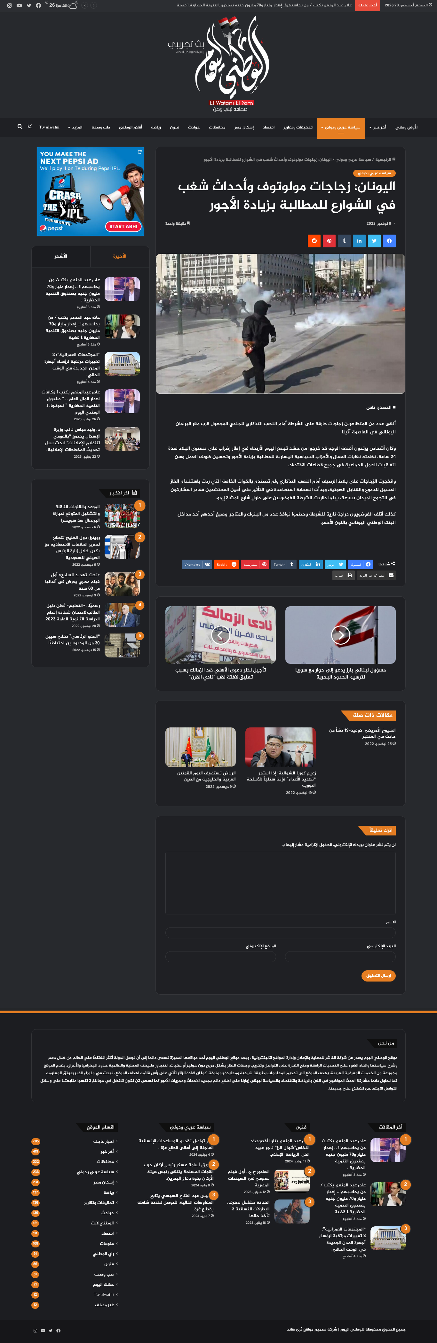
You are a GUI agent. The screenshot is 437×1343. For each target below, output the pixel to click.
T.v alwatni (49, 127)
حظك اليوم (103, 1284)
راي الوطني (103, 1254)
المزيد (77, 127)
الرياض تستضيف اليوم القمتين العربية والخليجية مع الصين (206, 776)
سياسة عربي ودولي (343, 127)
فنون (174, 127)
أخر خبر (379, 127)
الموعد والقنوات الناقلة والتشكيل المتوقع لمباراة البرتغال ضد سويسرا (76, 513)
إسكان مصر (244, 127)
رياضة (156, 127)
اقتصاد (268, 127)
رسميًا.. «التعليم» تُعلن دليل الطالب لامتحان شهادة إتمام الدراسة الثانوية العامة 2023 (72, 612)
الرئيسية (383, 159)
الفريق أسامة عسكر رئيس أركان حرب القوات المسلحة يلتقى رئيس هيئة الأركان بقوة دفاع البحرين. (179, 1171)
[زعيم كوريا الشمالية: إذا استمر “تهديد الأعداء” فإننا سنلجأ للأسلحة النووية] (280, 747)
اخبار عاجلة (103, 1141)
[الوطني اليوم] (218, 64)
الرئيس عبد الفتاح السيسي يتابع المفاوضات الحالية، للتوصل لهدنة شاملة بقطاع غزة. (175, 1202)
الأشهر (61, 256)
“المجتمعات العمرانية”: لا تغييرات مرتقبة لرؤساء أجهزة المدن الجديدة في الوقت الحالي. (72, 365)
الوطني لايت (102, 1223)
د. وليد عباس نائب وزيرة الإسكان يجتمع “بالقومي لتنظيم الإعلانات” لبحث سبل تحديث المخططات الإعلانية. (72, 440)
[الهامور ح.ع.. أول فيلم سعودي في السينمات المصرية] (292, 1181)
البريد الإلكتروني (381, 946)
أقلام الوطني (130, 127)
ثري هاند (294, 1329)
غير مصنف (104, 1305)
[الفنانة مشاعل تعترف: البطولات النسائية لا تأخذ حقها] (292, 1211)
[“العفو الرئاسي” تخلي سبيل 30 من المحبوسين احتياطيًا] (122, 645)
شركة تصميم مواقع (320, 1329)
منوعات (107, 1243)
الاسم (391, 922)
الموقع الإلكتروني (261, 946)
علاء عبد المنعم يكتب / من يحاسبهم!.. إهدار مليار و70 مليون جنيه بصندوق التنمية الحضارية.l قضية (72, 327)
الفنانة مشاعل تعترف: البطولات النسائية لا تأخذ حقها (248, 1209)
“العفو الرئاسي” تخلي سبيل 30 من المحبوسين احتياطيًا (72, 640)
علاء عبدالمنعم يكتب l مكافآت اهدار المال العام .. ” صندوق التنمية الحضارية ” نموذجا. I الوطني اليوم (71, 402)
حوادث (194, 127)
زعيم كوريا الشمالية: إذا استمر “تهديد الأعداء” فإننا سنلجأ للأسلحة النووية (281, 779)
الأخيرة (119, 256)
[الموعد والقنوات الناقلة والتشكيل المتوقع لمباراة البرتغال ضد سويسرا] (122, 516)
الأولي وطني (406, 127)
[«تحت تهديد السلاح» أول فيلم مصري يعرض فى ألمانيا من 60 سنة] (122, 584)
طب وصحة (100, 127)
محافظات (217, 127)
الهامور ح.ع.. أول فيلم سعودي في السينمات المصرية (249, 1178)
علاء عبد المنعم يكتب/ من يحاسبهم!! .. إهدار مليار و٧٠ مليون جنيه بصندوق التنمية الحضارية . (72, 290)
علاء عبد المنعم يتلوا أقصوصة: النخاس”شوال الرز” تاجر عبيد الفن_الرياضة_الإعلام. (280, 1147)
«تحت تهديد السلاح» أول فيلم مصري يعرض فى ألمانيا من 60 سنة (72, 581)
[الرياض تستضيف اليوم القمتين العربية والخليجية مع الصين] (200, 747)
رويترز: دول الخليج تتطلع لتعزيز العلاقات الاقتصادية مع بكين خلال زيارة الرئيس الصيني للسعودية (72, 548)
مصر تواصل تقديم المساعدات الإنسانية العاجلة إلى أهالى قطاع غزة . (176, 1144)
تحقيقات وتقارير (298, 127)
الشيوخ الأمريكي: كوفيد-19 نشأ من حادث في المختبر (362, 733)
